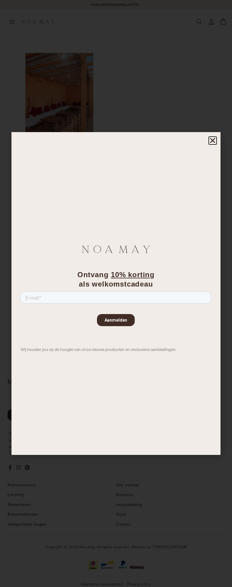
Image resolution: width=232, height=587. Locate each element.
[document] (116, 293)
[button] (212, 140)
